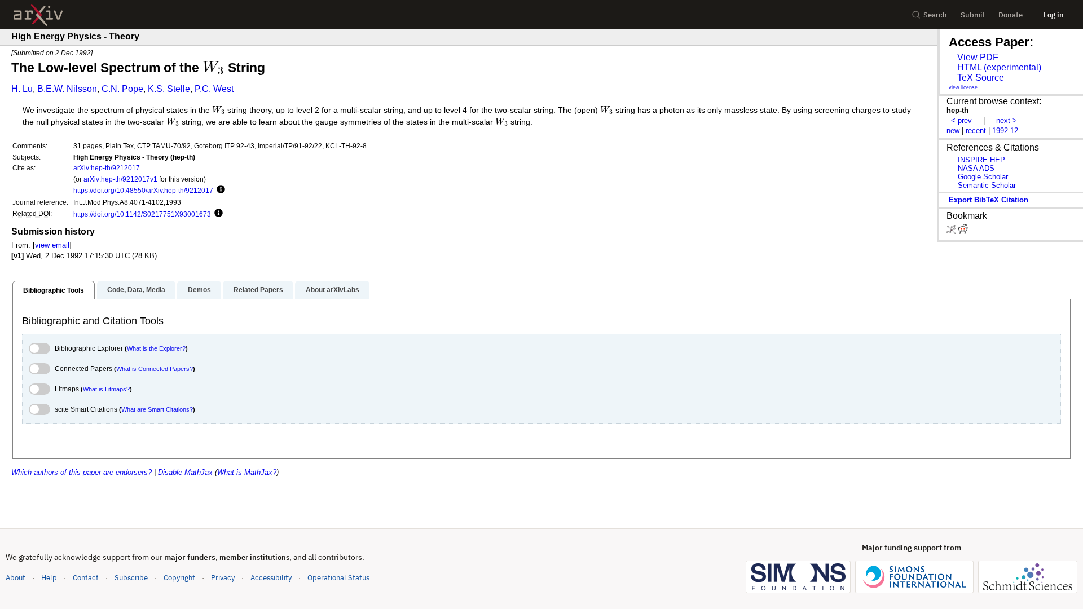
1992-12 (1005, 130)
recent (976, 130)
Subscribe (131, 577)
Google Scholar (983, 177)
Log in (1054, 15)
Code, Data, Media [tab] (136, 290)
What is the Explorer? (156, 348)
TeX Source (980, 77)
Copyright (179, 577)
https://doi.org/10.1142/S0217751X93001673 (142, 214)
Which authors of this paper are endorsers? (81, 472)
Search (935, 15)
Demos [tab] (199, 290)
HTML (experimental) (999, 67)
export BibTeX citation (988, 200)
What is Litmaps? (106, 389)
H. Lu (22, 89)
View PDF (977, 57)
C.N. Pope (122, 89)
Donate (1010, 15)
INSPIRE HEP (981, 160)
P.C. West (214, 89)
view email (52, 245)
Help (49, 577)
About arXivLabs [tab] (332, 290)
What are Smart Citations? (157, 409)
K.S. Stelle (169, 89)
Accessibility (271, 577)
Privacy (223, 577)
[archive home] (38, 15)
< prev (961, 120)
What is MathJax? (246, 472)
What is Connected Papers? (154, 368)
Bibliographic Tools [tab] (53, 290)
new (952, 130)
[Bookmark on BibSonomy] (952, 231)
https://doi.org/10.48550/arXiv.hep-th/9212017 (143, 190)
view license (963, 87)
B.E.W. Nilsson (67, 89)
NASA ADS (976, 168)
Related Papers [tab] (258, 290)
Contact (86, 577)
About (15, 577)
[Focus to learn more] (219, 190)
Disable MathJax (185, 472)
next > (1006, 120)
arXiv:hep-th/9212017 (106, 167)
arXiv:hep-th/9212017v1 (120, 179)
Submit (973, 15)
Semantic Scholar (987, 185)
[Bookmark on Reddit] (963, 231)
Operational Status (338, 577)
